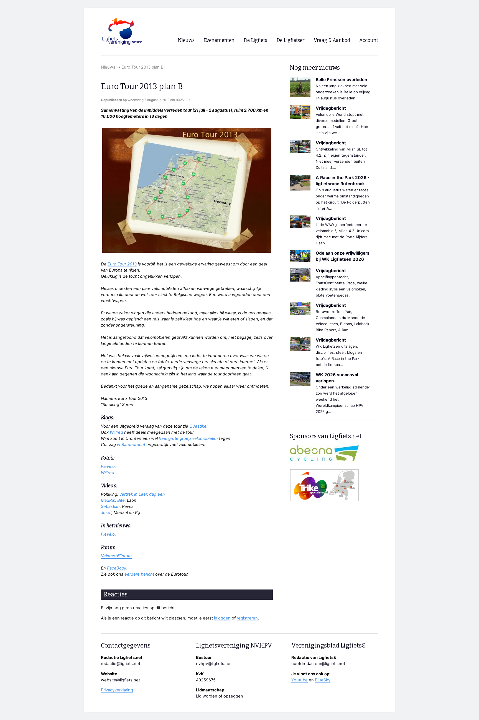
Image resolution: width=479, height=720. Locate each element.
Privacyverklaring (117, 690)
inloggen (222, 618)
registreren (247, 618)
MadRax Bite (113, 500)
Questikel (198, 426)
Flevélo (108, 466)
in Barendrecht (131, 444)
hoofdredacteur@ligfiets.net (318, 663)
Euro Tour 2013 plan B (142, 67)
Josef (106, 512)
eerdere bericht (139, 574)
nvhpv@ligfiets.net (214, 663)
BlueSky (322, 680)
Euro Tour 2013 (122, 264)
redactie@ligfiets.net (120, 663)
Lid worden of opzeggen (219, 696)
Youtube (299, 680)
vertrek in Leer (133, 494)
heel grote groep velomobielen (188, 438)
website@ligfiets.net (120, 680)
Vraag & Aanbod (332, 40)
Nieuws (108, 67)
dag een (157, 494)
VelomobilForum (116, 555)
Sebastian (110, 506)
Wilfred (116, 432)
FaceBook (116, 568)
